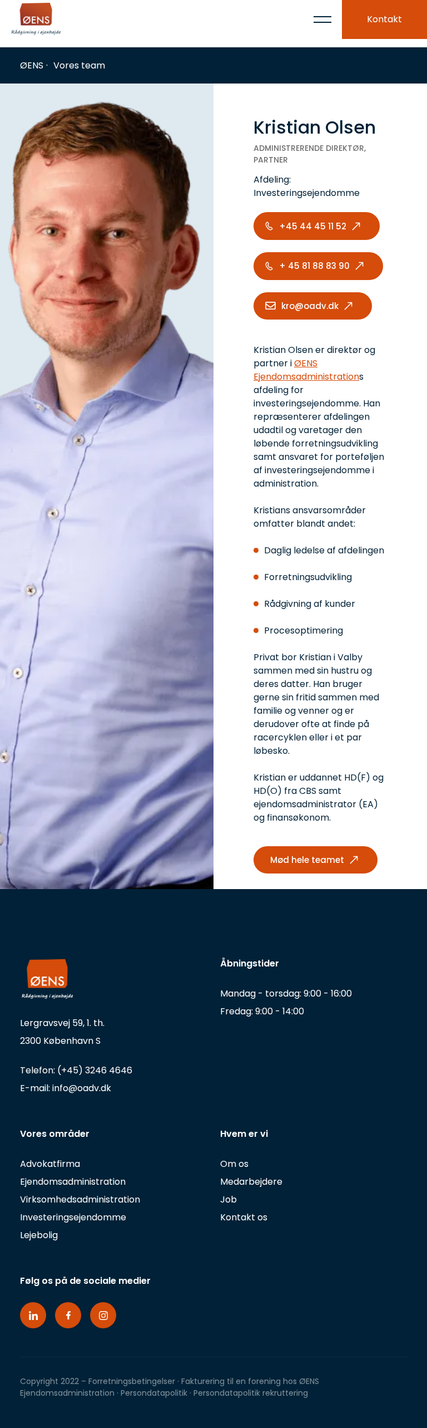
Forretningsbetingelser (131, 1381)
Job (228, 1199)
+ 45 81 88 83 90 (314, 266)
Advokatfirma (50, 1163)
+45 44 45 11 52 (312, 226)
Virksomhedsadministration (80, 1199)
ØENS (31, 65)
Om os (234, 1163)
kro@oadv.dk (310, 306)
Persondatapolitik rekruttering (250, 1392)
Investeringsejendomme (73, 1217)
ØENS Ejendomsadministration (306, 370)
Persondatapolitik (155, 1392)
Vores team (79, 65)
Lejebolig (39, 1235)
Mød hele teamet (307, 860)
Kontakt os (243, 1217)
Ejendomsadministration (73, 1181)
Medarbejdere (251, 1181)
